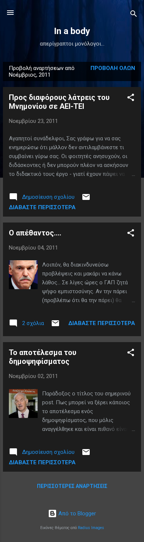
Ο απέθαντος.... (35, 232)
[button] (130, 98)
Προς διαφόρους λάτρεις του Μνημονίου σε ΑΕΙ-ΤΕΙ (59, 102)
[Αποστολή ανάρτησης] (86, 199)
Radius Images (91, 527)
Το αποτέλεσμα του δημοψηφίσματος (42, 357)
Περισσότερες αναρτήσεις (72, 486)
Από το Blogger (76, 513)
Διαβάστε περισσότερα (42, 207)
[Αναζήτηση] (133, 15)
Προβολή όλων (112, 68)
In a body (72, 31)
